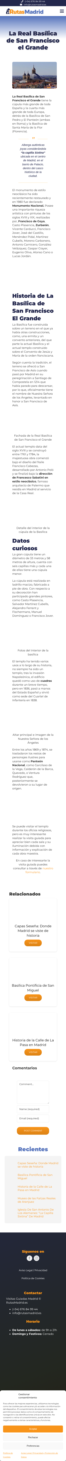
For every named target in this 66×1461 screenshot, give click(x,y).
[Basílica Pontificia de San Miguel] (12, 1174)
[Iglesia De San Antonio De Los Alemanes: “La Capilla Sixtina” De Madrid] (12, 1211)
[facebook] (29, 1258)
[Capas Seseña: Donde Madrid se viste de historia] (12, 1163)
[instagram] (36, 1258)
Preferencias (33, 1445)
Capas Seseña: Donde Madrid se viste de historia (33, 931)
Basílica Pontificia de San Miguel (35, 1176)
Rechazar (33, 1437)
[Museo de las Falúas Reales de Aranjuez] (12, 1198)
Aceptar (33, 1429)
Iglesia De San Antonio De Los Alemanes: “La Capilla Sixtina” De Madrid (36, 1213)
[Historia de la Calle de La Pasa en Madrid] (12, 1186)
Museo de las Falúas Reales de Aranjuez (37, 1200)
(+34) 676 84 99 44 (35, 1)
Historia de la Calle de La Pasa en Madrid (35, 1188)
